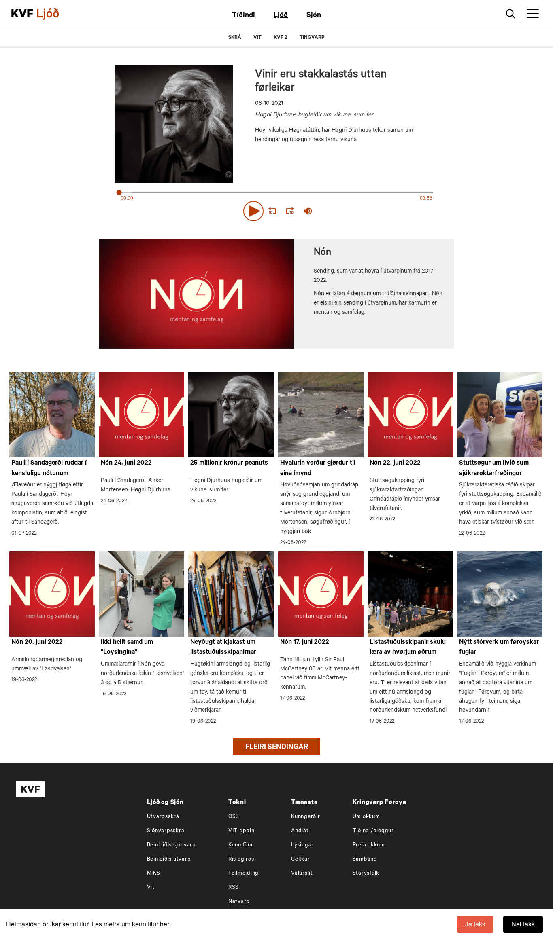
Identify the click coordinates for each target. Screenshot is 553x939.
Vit (151, 888)
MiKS (153, 874)
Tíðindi (243, 16)
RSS (233, 888)
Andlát (300, 831)
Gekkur (300, 860)
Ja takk (475, 923)
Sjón (313, 16)
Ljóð (281, 16)
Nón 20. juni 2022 (37, 642)
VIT (257, 38)
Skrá (234, 38)
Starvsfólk (366, 874)
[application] (276, 209)
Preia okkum (369, 845)
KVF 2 (280, 38)
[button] (253, 211)
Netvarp (239, 902)
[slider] (345, 211)
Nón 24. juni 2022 (126, 463)
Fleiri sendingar (276, 748)
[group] (308, 211)
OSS (233, 817)
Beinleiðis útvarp (169, 860)
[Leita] (511, 14)
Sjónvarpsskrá (166, 831)
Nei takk (523, 923)
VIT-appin (241, 831)
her (164, 923)
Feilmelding (243, 874)
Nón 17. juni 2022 (304, 642)
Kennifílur (240, 845)
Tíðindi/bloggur (373, 831)
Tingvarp (312, 38)
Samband (365, 860)
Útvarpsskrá (163, 817)
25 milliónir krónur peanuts (229, 463)
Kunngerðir (305, 817)
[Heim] (22, 14)
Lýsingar (302, 845)
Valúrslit (302, 874)
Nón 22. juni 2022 (395, 463)
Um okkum (366, 817)
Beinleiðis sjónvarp (171, 845)
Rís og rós (241, 860)
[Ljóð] (54, 14)
